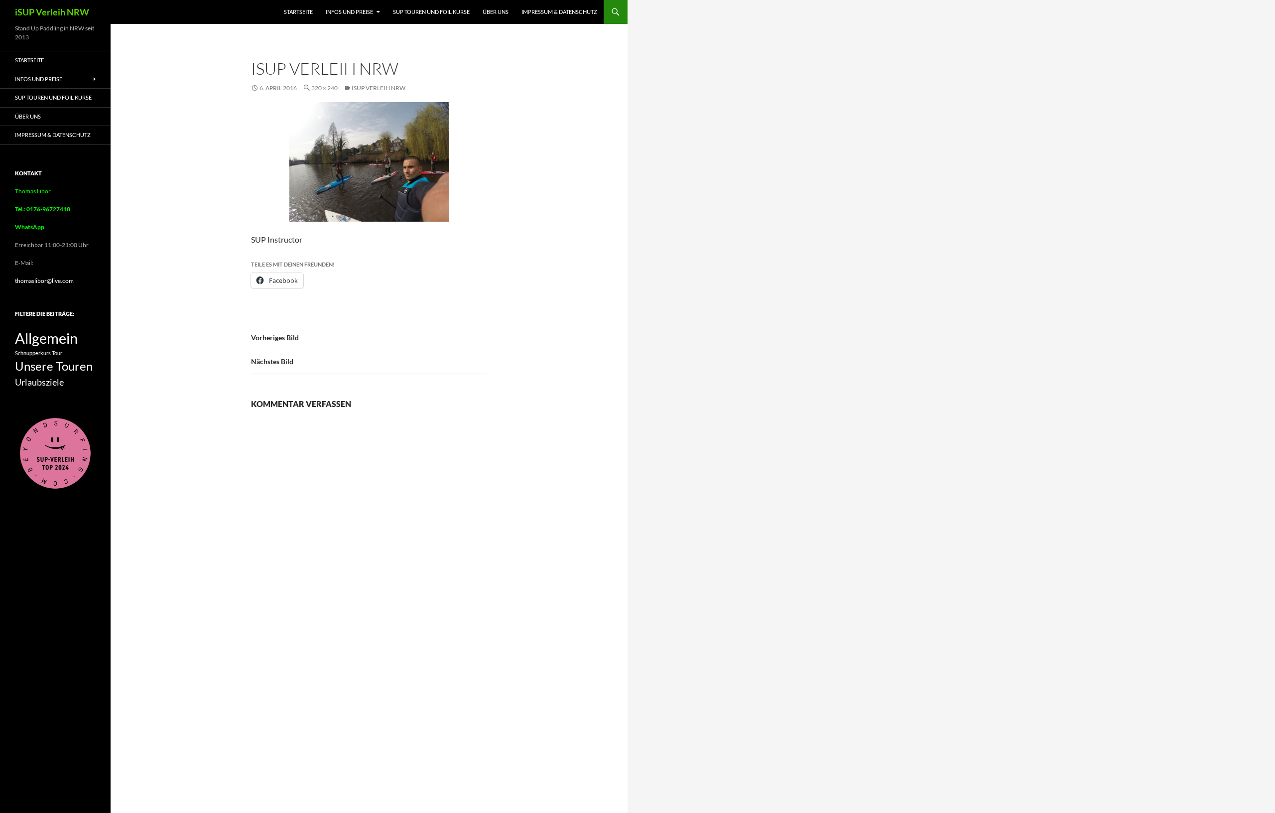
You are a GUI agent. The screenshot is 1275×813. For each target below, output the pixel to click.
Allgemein (46, 338)
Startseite (298, 11)
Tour (57, 353)
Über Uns (496, 11)
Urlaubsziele (39, 382)
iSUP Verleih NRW (52, 11)
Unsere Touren (54, 366)
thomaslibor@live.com (44, 280)
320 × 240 (324, 88)
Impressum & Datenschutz (559, 11)
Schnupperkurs (33, 353)
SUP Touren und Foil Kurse (431, 11)
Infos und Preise (349, 11)
